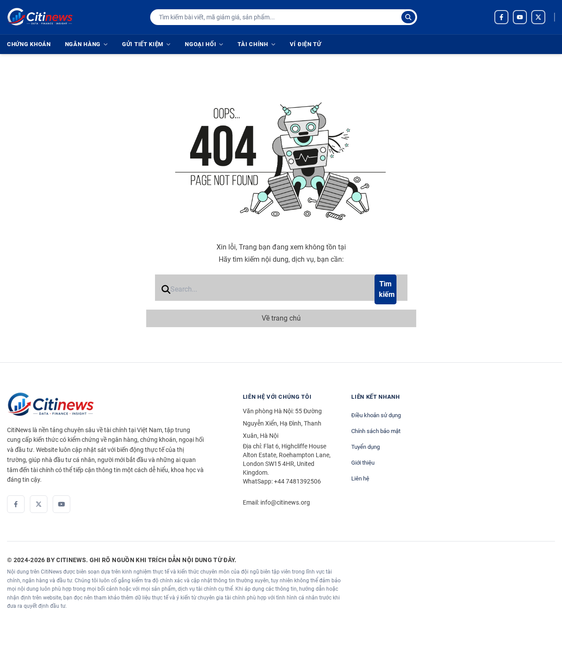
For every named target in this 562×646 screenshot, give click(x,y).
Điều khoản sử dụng (376, 415)
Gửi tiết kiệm (142, 44)
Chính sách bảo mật (375, 431)
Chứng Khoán (29, 44)
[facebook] (501, 17)
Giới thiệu (363, 462)
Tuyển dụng (365, 447)
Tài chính (253, 44)
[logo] (40, 17)
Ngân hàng (83, 44)
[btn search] (408, 17)
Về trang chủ (281, 318)
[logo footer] (116, 404)
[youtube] (520, 17)
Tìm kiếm (387, 289)
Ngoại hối (200, 44)
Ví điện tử (305, 44)
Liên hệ (360, 478)
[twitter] (538, 17)
